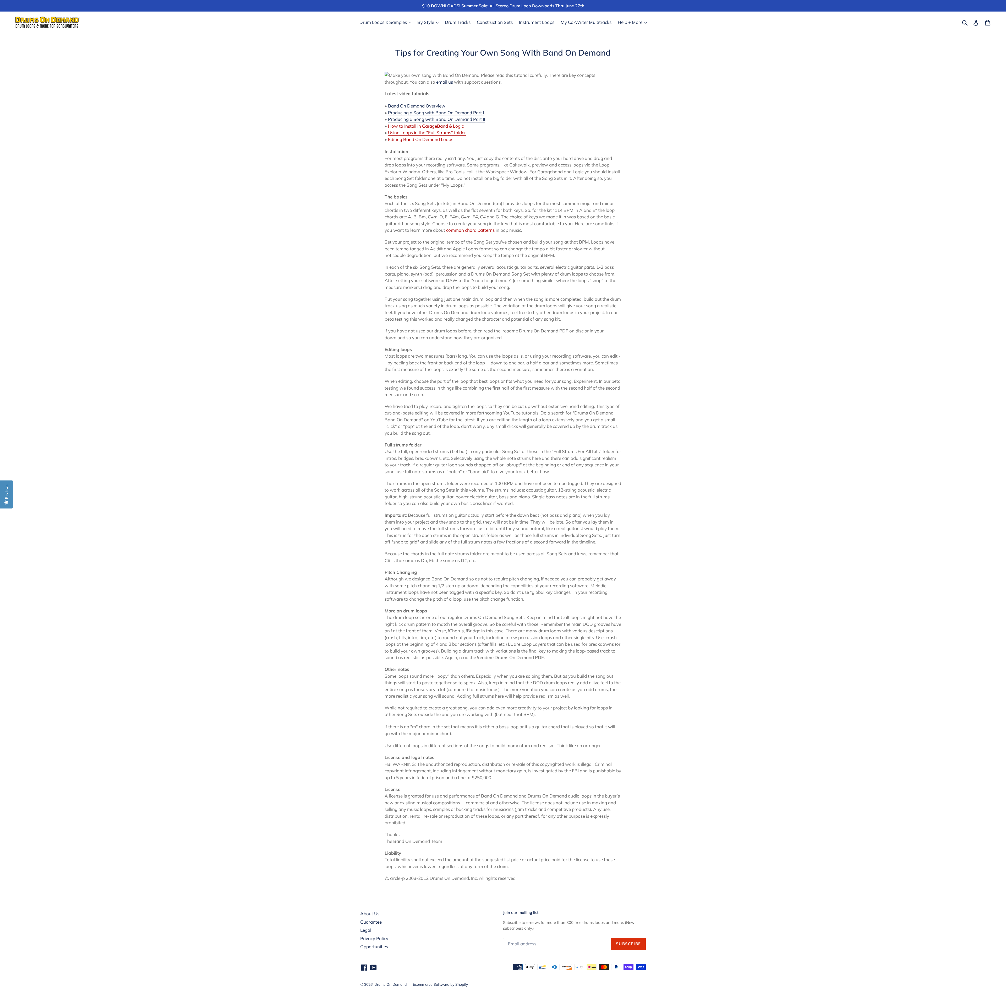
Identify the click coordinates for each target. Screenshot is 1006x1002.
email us (444, 82)
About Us (369, 913)
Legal (365, 930)
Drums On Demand (390, 984)
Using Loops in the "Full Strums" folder (427, 132)
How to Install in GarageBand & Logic (426, 126)
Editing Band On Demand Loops (420, 139)
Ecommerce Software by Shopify (440, 984)
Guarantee (371, 922)
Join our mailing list (520, 912)
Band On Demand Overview (416, 106)
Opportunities (374, 946)
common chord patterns (470, 230)
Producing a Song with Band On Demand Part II (436, 119)
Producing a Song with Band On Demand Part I (436, 112)
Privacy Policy (374, 938)
